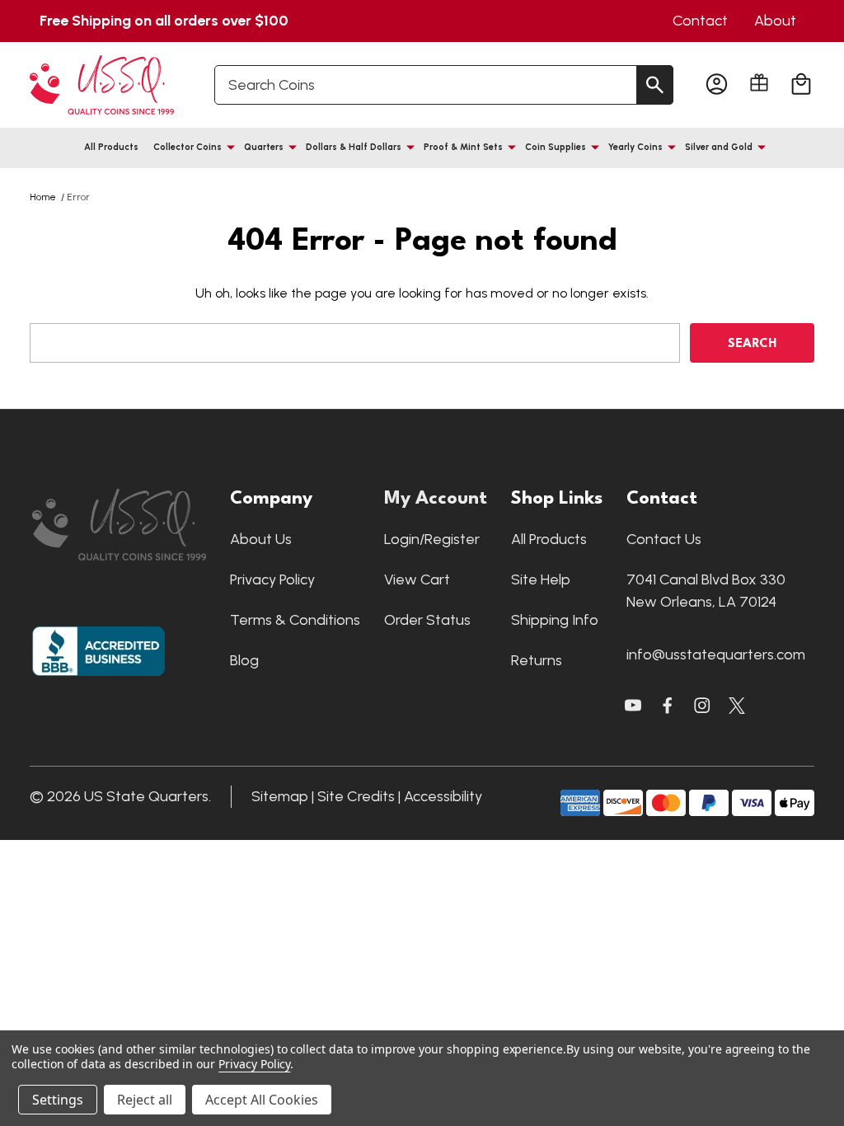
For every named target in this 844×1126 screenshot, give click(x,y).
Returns (536, 660)
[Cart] (801, 85)
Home (43, 197)
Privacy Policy (272, 579)
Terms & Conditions (295, 620)
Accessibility (443, 796)
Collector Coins (187, 147)
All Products (111, 147)
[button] (122, 525)
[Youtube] (633, 705)
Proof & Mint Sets (463, 147)
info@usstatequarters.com (715, 654)
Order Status (427, 620)
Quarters (264, 147)
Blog (244, 660)
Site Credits (356, 796)
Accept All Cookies (261, 1100)
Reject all (144, 1100)
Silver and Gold (719, 147)
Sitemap (279, 796)
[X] (667, 705)
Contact (700, 21)
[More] (231, 147)
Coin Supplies (555, 147)
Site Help (540, 579)
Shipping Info (554, 620)
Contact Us (663, 539)
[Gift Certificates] (759, 82)
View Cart (417, 579)
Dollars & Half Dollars (353, 147)
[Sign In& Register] (716, 85)
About (775, 21)
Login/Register (432, 539)
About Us (261, 539)
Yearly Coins (635, 147)
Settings (57, 1100)
